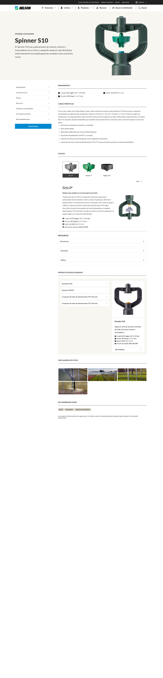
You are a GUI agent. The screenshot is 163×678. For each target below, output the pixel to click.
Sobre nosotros (107, 2)
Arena (61, 409)
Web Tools (125, 2)
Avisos (117, 2)
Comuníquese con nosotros (88, 2)
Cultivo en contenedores (83, 409)
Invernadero (69, 409)
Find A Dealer (33, 126)
